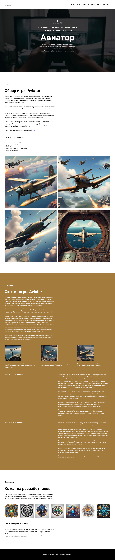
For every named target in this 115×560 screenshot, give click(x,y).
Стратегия (99, 4)
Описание (84, 4)
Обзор (78, 4)
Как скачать (106, 4)
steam (34, 130)
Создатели (91, 4)
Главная (72, 4)
